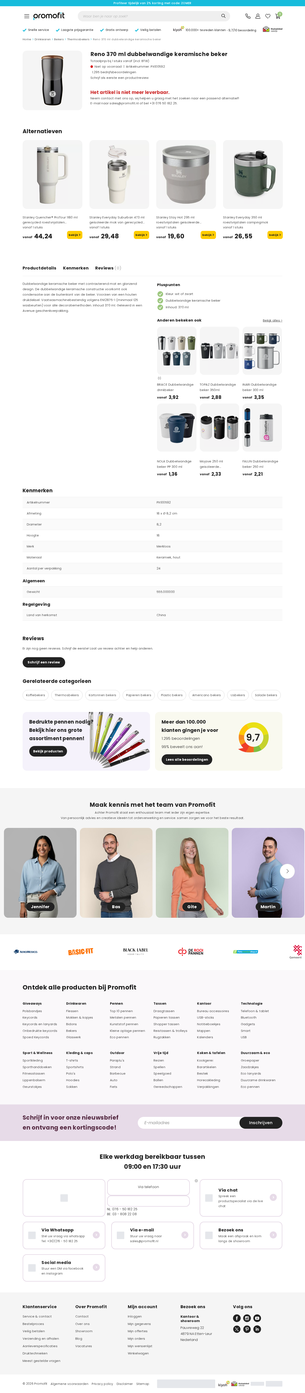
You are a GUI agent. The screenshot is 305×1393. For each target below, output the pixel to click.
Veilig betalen (34, 1331)
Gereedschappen (168, 1087)
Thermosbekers (78, 39)
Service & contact (37, 1316)
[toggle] (27, 16)
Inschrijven (260, 1123)
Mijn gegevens (139, 1324)
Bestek (202, 1073)
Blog (78, 1339)
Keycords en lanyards (40, 1024)
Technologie (252, 1004)
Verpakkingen (208, 1087)
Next (188, 369)
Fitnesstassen (34, 1073)
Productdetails (39, 268)
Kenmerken (76, 268)
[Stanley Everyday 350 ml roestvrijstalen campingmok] (253, 174)
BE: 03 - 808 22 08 (122, 1214)
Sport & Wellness (38, 1053)
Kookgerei (205, 1060)
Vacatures (83, 1346)
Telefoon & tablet (255, 1011)
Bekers (59, 39)
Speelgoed (162, 1073)
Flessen (72, 1011)
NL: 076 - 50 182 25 (122, 1209)
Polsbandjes (32, 1011)
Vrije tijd (161, 1053)
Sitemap (142, 1384)
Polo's (71, 1073)
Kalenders (205, 1037)
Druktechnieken (35, 1353)
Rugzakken (162, 1037)
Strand (115, 1067)
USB (244, 1037)
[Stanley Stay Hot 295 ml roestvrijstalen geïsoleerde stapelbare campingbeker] (186, 174)
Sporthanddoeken (37, 1067)
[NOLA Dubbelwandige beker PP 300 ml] (176, 427)
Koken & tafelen (211, 1053)
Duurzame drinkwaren (258, 1080)
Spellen (159, 1067)
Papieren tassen (167, 1017)
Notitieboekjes (208, 1024)
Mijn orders (136, 1339)
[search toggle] (223, 16)
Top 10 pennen (121, 1011)
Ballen (158, 1080)
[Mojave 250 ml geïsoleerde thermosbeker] (219, 427)
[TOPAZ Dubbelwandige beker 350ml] (219, 351)
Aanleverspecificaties (40, 1346)
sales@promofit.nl (124, 103)
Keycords (30, 1017)
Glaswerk (73, 1037)
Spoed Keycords (36, 1037)
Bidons (71, 1024)
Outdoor (117, 1053)
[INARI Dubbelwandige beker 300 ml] (262, 351)
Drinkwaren (43, 39)
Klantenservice (40, 1306)
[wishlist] (267, 16)
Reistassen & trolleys (170, 1031)
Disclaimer (125, 1384)
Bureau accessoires (213, 1011)
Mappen (203, 1031)
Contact (82, 1316)
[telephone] (248, 16)
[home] (49, 16)
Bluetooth (249, 1017)
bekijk (74, 235)
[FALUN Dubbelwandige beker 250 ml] (262, 427)
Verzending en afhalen (41, 1339)
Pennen (116, 1004)
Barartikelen (206, 1067)
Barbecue (118, 1073)
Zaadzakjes (250, 1067)
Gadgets (248, 1024)
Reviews (108, 268)
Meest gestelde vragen (41, 1361)
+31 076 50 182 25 (163, 103)
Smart (246, 1031)
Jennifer (40, 907)
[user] (257, 16)
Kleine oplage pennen (127, 1031)
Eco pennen (119, 1037)
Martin (268, 907)
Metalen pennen (123, 1017)
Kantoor (204, 1004)
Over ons (82, 1324)
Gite (192, 907)
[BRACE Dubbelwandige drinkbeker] (176, 351)
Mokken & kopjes (79, 1017)
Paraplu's (117, 1060)
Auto (114, 1080)
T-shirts (72, 1060)
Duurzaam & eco (255, 1053)
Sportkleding (33, 1060)
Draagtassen (164, 1011)
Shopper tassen (166, 1024)
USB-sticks (205, 1017)
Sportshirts (75, 1067)
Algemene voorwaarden (69, 1384)
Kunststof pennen (124, 1024)
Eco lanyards (251, 1073)
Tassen (160, 1004)
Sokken (72, 1087)
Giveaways (32, 1004)
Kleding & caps (79, 1053)
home (27, 39)
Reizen (159, 1060)
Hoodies (72, 1080)
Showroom (84, 1331)
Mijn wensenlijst (140, 1346)
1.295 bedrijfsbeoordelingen (114, 72)
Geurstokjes (32, 1087)
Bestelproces (33, 1324)
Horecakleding (208, 1080)
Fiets (113, 1087)
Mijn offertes (138, 1331)
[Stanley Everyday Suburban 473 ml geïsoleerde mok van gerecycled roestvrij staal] (119, 174)
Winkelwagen (138, 1353)
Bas (116, 907)
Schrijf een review (44, 662)
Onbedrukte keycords (40, 1031)
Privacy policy (102, 1384)
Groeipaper (250, 1060)
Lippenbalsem (34, 1080)
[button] (214, 29)
